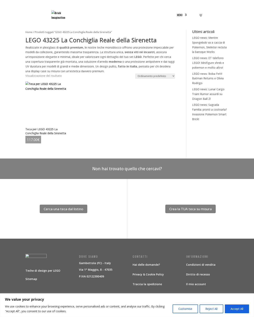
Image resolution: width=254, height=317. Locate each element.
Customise (185, 309)
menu (180, 15)
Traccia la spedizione (147, 284)
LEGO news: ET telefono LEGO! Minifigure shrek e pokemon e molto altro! (208, 62)
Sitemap (31, 279)
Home (29, 32)
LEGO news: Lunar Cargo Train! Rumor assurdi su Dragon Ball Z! (208, 94)
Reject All (211, 309)
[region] (127, 305)
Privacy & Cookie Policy (148, 274)
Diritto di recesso (198, 274)
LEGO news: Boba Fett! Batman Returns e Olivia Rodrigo (208, 78)
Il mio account (196, 284)
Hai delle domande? (146, 264)
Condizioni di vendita (201, 264)
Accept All (237, 309)
